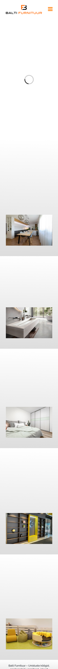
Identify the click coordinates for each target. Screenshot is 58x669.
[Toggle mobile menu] (50, 9)
